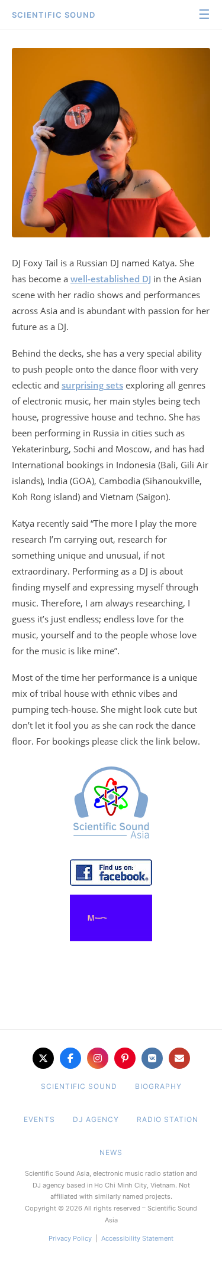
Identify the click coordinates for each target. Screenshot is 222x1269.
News (111, 1152)
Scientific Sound (53, 14)
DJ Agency (96, 1119)
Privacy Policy (70, 1238)
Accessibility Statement (137, 1238)
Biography (158, 1086)
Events (39, 1119)
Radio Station (167, 1119)
